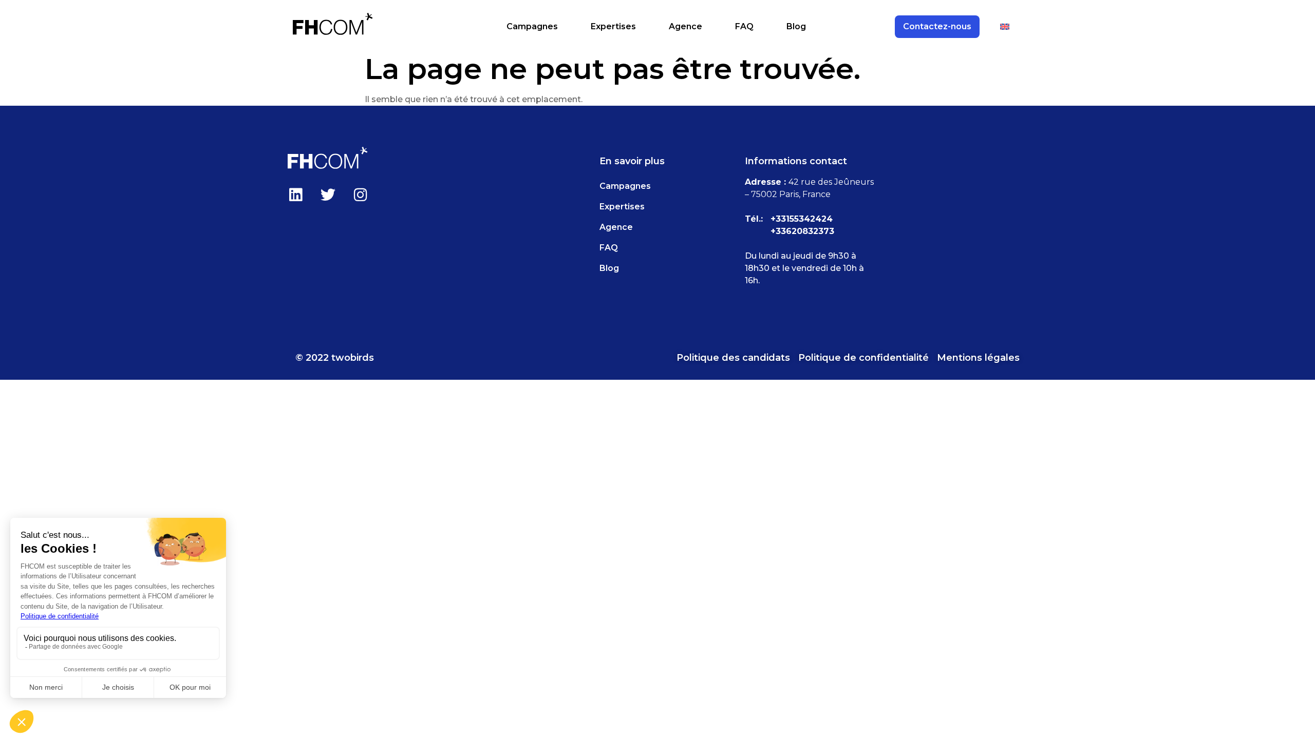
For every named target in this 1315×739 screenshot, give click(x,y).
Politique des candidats (733, 357)
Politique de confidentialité (863, 357)
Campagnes (532, 26)
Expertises (613, 26)
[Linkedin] (295, 194)
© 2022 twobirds (334, 357)
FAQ (744, 26)
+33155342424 (802, 219)
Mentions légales (978, 357)
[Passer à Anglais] (1005, 26)
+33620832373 (802, 231)
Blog (796, 26)
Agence (685, 26)
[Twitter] (328, 194)
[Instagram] (360, 194)
